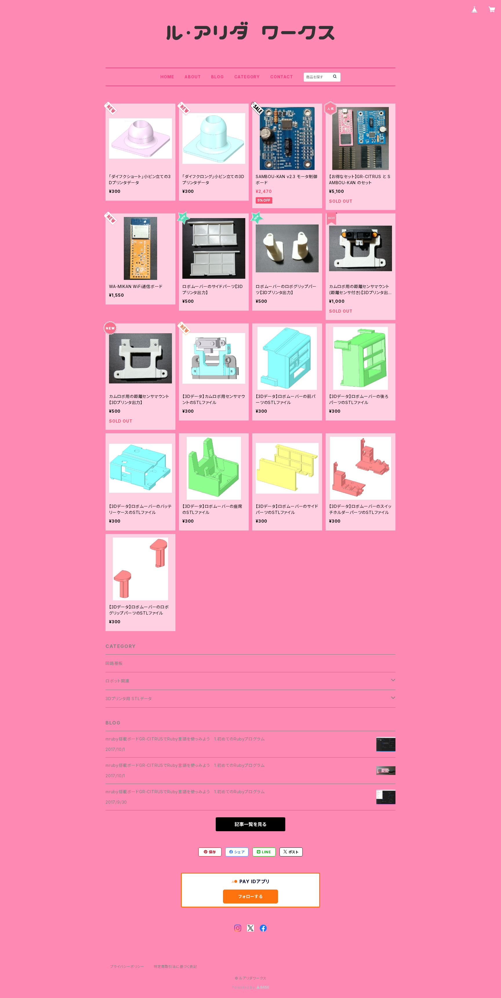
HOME (167, 76)
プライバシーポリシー (127, 966)
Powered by (244, 987)
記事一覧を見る (250, 824)
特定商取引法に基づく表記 (175, 966)
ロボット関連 (118, 680)
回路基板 (114, 663)
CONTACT (281, 76)
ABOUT (192, 76)
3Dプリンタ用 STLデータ (129, 698)
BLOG (217, 76)
